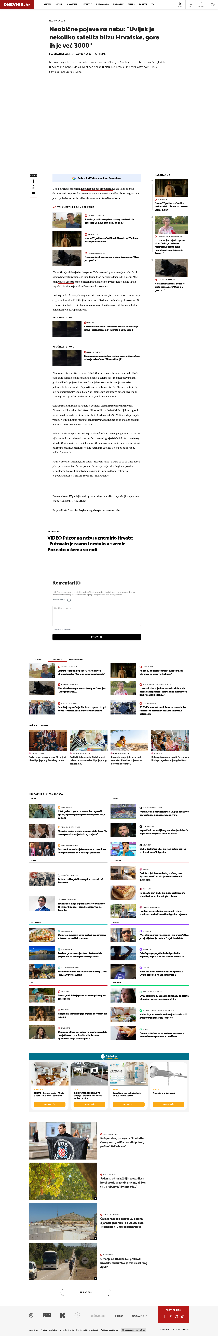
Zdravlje (118, 5)
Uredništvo (33, 1330)
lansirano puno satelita (93, 305)
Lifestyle (87, 5)
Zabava (143, 5)
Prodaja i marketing (49, 1330)
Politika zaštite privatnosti (87, 1330)
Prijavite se (96, 637)
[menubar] (212, 4)
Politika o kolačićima (109, 1330)
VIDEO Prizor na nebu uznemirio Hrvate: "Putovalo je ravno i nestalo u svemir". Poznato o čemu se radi (90, 544)
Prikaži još (86, 1292)
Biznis (131, 5)
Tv (153, 5)
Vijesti (47, 5)
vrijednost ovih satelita (98, 387)
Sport (58, 5)
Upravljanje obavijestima (135, 1330)
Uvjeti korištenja (67, 1330)
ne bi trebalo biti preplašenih (97, 188)
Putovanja (102, 5)
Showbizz (71, 5)
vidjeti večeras (66, 281)
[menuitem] (212, 4)
